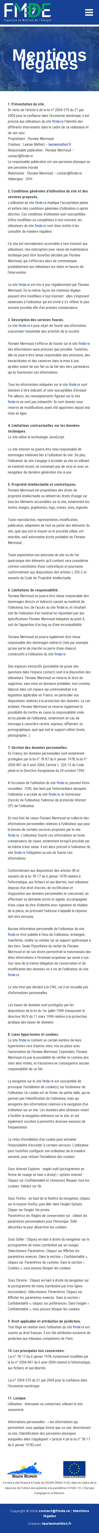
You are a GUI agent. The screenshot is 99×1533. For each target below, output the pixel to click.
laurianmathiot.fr (60, 144)
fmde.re (58, 121)
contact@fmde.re (54, 1511)
